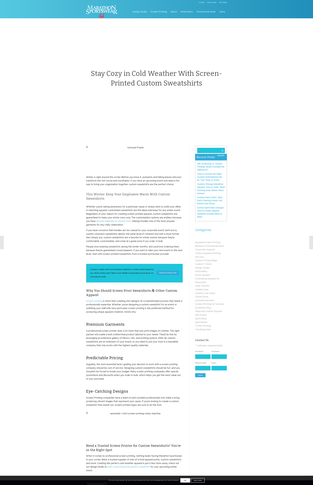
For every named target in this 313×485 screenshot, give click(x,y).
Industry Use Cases (205, 293)
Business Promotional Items (209, 246)
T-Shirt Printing (203, 325)
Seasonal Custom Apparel (208, 311)
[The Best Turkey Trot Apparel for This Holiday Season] (311, 242)
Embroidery (201, 271)
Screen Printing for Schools (209, 304)
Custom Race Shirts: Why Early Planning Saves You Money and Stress (209, 200)
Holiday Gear (202, 289)
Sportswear (201, 322)
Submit (200, 375)
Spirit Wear (201, 318)
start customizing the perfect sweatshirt (128, 466)
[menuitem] (201, 2)
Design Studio (202, 267)
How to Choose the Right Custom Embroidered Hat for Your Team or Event (209, 177)
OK (185, 480)
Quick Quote (211, 2)
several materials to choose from (113, 221)
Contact (202, 2)
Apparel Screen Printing (207, 242)
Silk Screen (201, 315)
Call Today (223, 2)
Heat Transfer (202, 286)
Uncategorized (203, 329)
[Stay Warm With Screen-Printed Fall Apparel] (2, 242)
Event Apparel (202, 275)
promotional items (204, 300)
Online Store (201, 296)
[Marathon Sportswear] (102, 11)
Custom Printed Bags (206, 260)
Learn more (198, 480)
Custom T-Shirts (203, 264)
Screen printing (94, 301)
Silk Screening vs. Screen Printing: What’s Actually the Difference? (210, 166)
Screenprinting (203, 307)
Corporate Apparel (205, 249)
